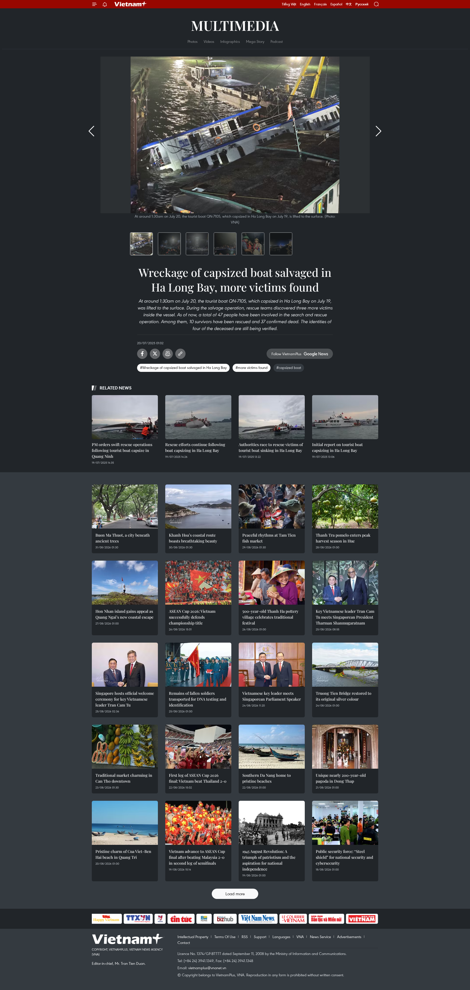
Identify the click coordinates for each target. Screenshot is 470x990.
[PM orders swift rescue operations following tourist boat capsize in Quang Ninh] (125, 417)
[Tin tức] (181, 919)
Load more (235, 893)
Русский (361, 4)
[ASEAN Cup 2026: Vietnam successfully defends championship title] (198, 583)
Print (168, 354)
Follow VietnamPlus (286, 353)
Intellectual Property (192, 936)
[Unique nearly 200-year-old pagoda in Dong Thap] (345, 747)
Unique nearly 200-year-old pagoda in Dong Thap (341, 778)
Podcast (276, 41)
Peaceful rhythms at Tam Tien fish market (269, 537)
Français (320, 4)
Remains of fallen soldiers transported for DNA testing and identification (197, 699)
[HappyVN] (106, 919)
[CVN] (293, 919)
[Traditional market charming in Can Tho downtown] (125, 747)
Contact (183, 942)
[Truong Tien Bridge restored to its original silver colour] (345, 665)
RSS (245, 936)
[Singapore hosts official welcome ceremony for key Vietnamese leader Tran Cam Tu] (125, 665)
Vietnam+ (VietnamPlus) (130, 4)
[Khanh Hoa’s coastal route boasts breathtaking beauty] (198, 506)
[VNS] (258, 919)
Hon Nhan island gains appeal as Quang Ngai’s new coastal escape (124, 614)
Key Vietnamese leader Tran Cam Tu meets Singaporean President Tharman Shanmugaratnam (345, 617)
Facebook (142, 354)
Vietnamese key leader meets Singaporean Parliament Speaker (271, 696)
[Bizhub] (225, 919)
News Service (320, 936)
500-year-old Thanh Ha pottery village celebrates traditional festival (270, 617)
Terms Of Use (224, 936)
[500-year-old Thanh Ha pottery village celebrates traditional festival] (272, 583)
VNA (300, 936)
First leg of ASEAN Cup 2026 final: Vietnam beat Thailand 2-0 (197, 778)
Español (336, 4)
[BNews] (204, 919)
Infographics (230, 41)
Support (260, 936)
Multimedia (235, 25)
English (305, 4)
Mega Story (255, 41)
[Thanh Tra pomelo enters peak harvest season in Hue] (345, 506)
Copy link (180, 354)
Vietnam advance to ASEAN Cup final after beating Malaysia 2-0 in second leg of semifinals (197, 857)
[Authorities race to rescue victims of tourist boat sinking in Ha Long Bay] (272, 417)
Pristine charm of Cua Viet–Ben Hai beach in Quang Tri (123, 854)
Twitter (155, 354)
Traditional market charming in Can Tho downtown (123, 778)
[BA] (362, 919)
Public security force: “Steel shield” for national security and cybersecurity (344, 857)
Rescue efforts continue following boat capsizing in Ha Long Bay (195, 447)
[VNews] (160, 919)
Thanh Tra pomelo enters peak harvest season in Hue (343, 537)
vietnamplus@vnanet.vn (207, 967)
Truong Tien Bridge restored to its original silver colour (343, 696)
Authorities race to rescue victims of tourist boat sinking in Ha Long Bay (271, 447)
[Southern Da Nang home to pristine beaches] (272, 747)
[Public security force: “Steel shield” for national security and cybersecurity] (345, 823)
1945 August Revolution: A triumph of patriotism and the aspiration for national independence (268, 860)
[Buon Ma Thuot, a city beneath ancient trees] (125, 506)
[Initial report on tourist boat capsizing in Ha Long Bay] (345, 417)
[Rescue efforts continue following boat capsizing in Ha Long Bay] (198, 417)
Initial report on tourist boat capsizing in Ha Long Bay (337, 447)
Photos (193, 41)
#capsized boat (288, 367)
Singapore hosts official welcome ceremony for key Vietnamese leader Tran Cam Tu (124, 699)
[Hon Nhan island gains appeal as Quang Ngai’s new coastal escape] (125, 583)
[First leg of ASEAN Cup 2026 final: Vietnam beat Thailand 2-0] (198, 747)
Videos (209, 41)
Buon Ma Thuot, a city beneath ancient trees (122, 537)
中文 (349, 4)
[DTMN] (326, 919)
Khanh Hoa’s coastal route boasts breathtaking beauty (193, 537)
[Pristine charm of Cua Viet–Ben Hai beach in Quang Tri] (125, 823)
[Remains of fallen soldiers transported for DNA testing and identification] (198, 665)
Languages (281, 936)
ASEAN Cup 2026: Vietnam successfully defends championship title (192, 617)
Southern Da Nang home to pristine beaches (266, 778)
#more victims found (251, 367)
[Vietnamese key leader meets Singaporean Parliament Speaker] (272, 665)
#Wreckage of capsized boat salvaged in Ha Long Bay (183, 367)
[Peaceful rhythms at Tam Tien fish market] (272, 506)
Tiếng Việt (289, 4)
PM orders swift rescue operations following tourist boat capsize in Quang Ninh (122, 450)
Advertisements (349, 936)
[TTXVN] (138, 919)
